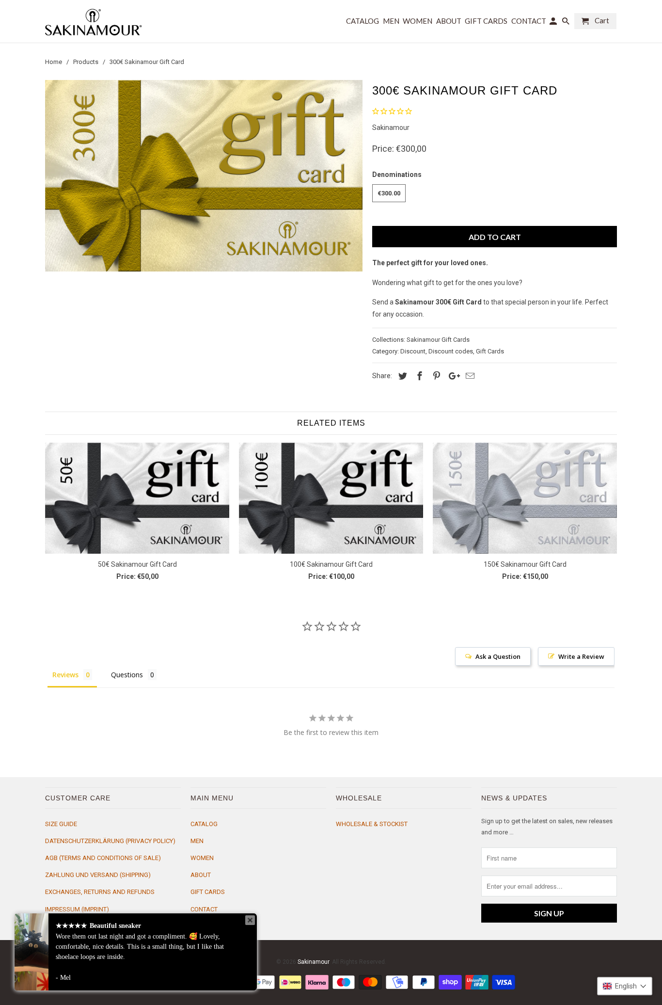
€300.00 (389, 193)
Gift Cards (490, 351)
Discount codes (450, 351)
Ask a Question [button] (497, 656)
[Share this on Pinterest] (435, 376)
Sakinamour (391, 127)
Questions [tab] (127, 674)
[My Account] (554, 23)
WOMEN (202, 857)
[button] (625, 986)
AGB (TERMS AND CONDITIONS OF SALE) (103, 857)
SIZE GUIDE (61, 824)
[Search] (566, 23)
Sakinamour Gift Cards (438, 339)
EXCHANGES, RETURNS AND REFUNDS (100, 891)
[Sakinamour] (93, 21)
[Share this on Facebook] (418, 376)
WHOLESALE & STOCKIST (372, 824)
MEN (197, 841)
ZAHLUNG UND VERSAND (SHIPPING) (98, 874)
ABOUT (200, 874)
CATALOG (204, 824)
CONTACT (204, 909)
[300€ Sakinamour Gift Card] (204, 175)
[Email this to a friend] (468, 376)
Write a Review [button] (581, 656)
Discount (413, 351)
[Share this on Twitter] (401, 376)
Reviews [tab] (65, 674)
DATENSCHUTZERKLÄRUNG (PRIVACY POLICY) (110, 841)
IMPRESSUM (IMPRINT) (77, 909)
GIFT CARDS (207, 891)
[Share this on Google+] (451, 376)
